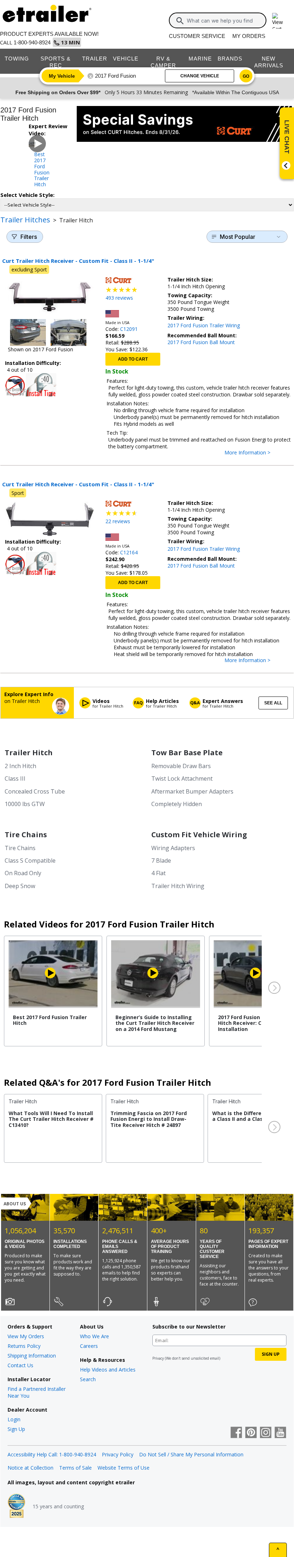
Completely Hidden (176, 804)
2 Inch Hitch (20, 766)
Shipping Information (32, 1355)
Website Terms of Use (124, 1467)
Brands (230, 59)
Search (88, 1379)
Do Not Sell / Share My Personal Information (191, 1454)
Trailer (94, 59)
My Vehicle (62, 76)
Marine (200, 59)
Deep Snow (20, 886)
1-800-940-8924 (32, 42)
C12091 (129, 329)
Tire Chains (26, 834)
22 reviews (117, 521)
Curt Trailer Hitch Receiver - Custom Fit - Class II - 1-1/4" (78, 260)
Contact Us (20, 1365)
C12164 (129, 552)
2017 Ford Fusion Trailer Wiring (203, 325)
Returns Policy (24, 1346)
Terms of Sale (75, 1467)
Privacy (158, 1358)
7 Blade (161, 860)
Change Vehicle (199, 75)
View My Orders (26, 1336)
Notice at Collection (30, 1467)
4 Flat (158, 873)
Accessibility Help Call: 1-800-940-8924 (52, 1454)
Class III (15, 778)
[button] (273, 988)
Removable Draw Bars (181, 766)
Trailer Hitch (29, 752)
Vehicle (125, 59)
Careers (89, 1346)
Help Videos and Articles (108, 1369)
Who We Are (94, 1336)
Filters (28, 236)
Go (246, 76)
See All (273, 702)
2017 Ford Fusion (115, 76)
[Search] (180, 20)
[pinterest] (251, 1433)
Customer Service (197, 36)
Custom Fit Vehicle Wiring (199, 834)
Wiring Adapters (173, 848)
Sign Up (16, 1429)
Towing (17, 59)
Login (14, 1419)
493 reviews (119, 297)
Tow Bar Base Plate (187, 752)
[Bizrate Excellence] (16, 1506)
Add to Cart (133, 359)
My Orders (248, 36)
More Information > (254, 453)
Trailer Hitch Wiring (177, 886)
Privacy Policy (117, 1454)
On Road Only (23, 873)
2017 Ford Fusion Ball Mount (201, 342)
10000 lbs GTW (25, 804)
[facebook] (236, 1433)
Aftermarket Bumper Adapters (192, 791)
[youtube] (280, 1433)
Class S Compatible (30, 860)
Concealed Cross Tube (35, 791)
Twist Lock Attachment (182, 778)
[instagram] (266, 1433)
